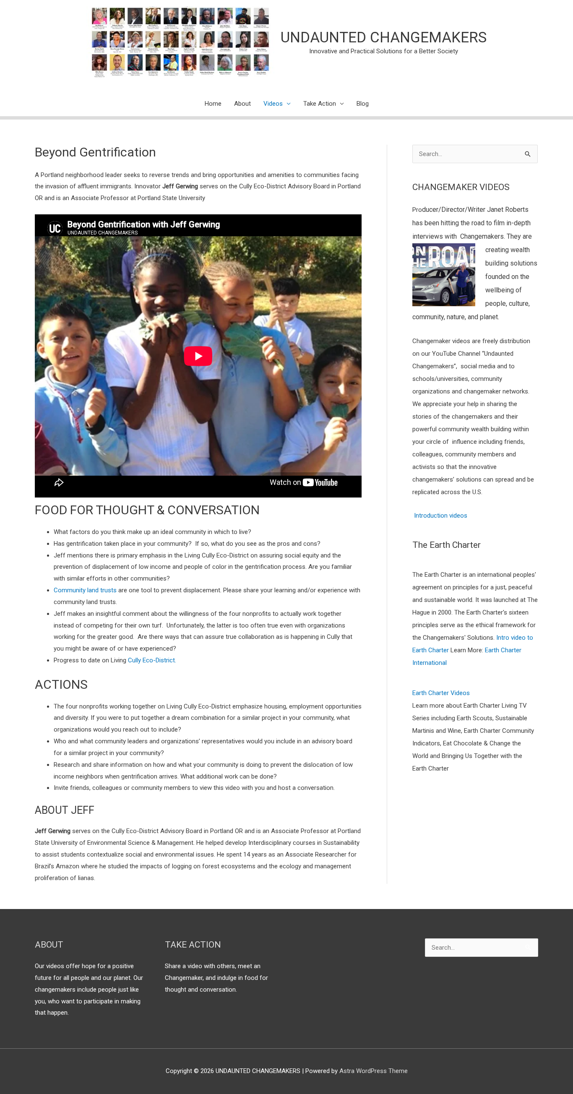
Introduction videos (440, 515)
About (242, 103)
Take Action (319, 103)
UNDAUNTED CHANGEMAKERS (384, 37)
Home (213, 103)
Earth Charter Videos (441, 693)
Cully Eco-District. (152, 660)
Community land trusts (85, 590)
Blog (363, 103)
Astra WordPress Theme (373, 1071)
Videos (273, 103)
